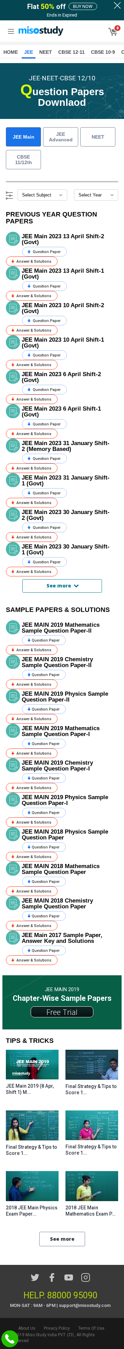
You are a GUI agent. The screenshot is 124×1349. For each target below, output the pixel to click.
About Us (26, 1328)
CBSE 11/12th (23, 159)
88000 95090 (72, 1295)
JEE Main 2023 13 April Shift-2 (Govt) (63, 239)
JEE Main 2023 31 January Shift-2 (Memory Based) (66, 446)
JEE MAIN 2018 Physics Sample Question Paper (65, 834)
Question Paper (46, 252)
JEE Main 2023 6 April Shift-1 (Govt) (61, 411)
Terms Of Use (91, 1328)
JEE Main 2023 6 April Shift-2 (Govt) (61, 377)
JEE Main (23, 137)
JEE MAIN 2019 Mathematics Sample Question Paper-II (61, 628)
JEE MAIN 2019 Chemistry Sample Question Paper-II (57, 662)
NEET (98, 137)
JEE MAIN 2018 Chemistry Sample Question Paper (57, 903)
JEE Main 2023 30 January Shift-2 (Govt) (66, 515)
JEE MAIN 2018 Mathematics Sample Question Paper (61, 869)
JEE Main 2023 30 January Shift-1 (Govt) (66, 549)
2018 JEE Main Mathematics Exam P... (90, 1211)
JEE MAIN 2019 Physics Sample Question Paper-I (65, 800)
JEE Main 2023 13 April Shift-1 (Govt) (63, 274)
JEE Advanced (61, 136)
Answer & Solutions (33, 261)
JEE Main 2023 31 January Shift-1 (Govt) (66, 480)
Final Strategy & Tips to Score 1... (91, 1089)
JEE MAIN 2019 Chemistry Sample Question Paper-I (57, 766)
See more (58, 585)
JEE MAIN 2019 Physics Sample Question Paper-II (65, 697)
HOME (10, 52)
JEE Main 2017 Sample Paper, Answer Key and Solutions (62, 938)
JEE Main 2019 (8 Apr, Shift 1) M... (30, 1089)
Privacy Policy (57, 1328)
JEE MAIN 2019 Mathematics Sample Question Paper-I (61, 731)
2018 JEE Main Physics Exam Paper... (32, 1211)
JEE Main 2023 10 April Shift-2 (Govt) (63, 308)
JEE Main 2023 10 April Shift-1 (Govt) (63, 343)
